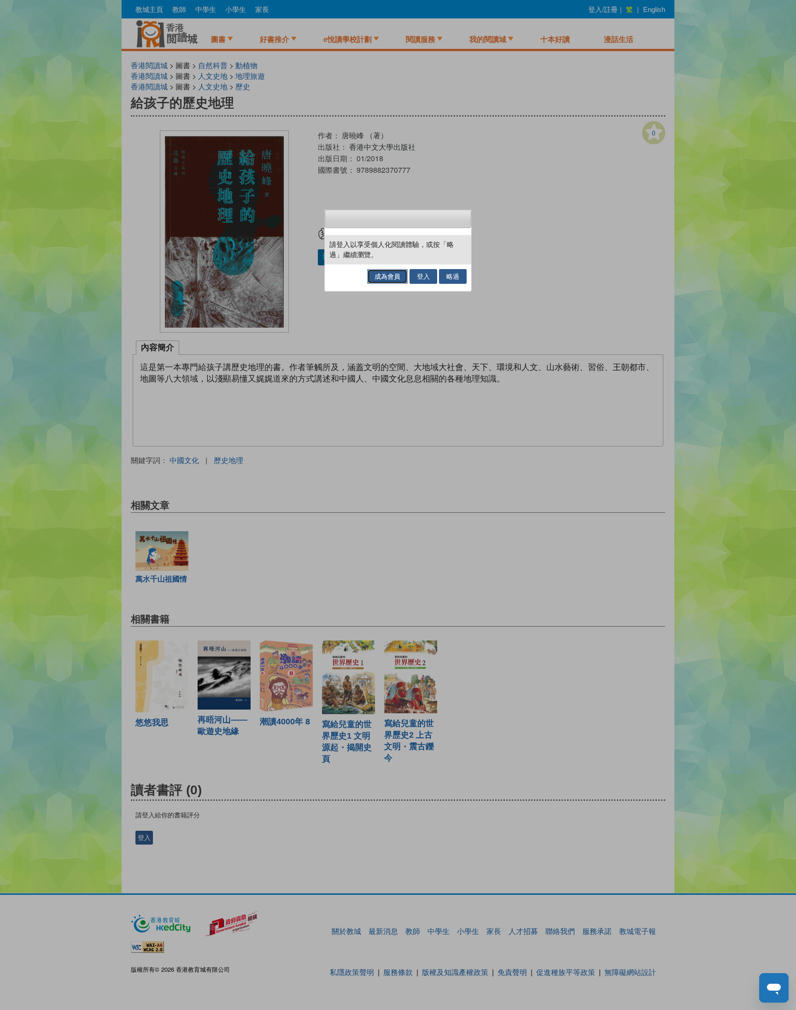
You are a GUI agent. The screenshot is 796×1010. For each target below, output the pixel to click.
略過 (452, 276)
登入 (423, 276)
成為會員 (387, 276)
